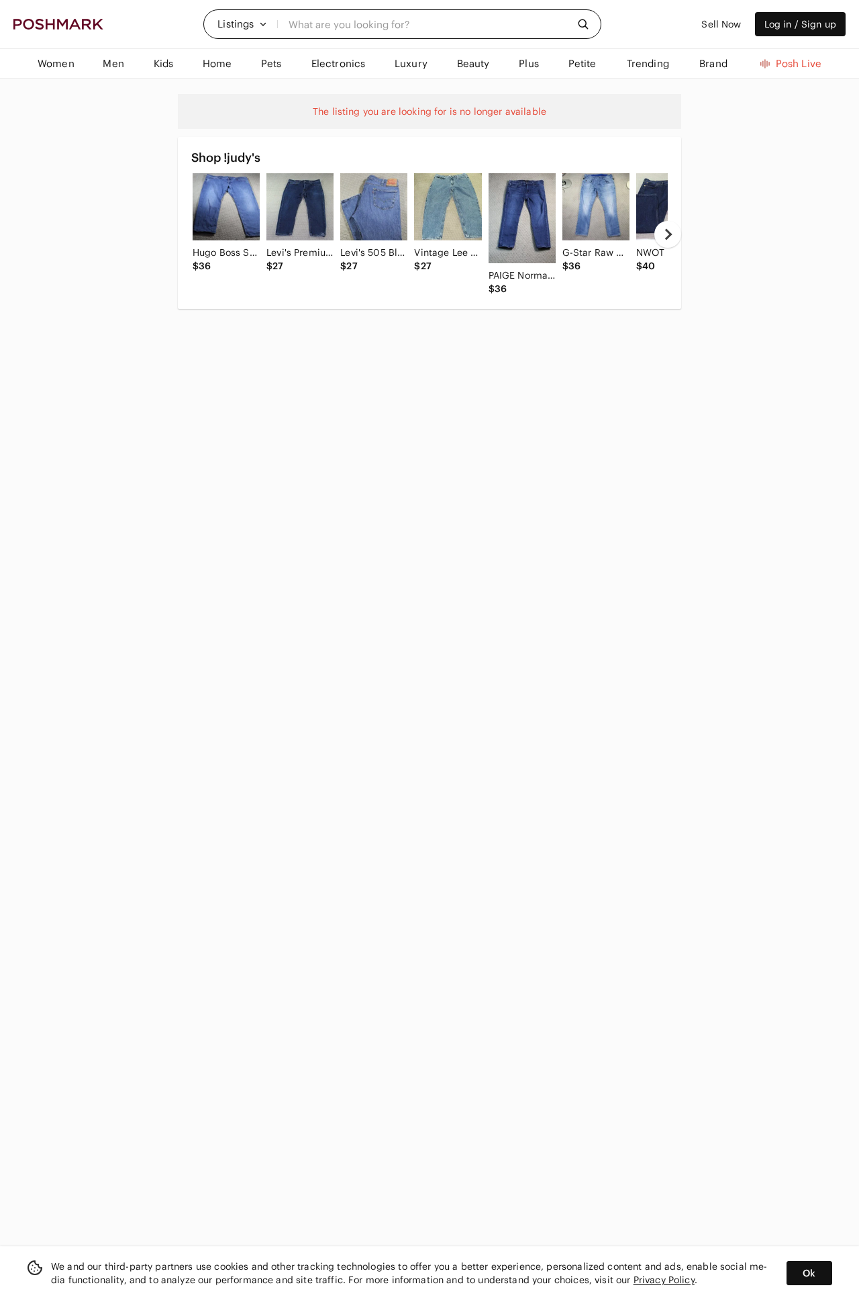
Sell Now (721, 24)
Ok (809, 1273)
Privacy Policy (664, 1280)
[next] (667, 234)
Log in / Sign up (800, 24)
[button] (242, 24)
